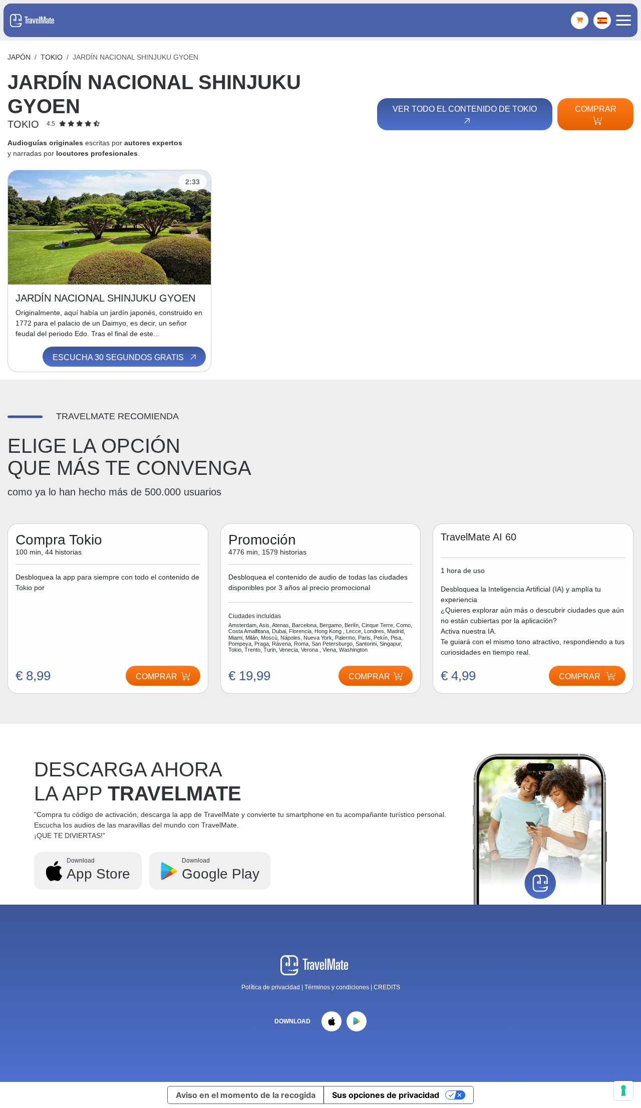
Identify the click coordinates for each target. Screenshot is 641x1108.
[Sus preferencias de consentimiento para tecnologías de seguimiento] (623, 1090)
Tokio (52, 57)
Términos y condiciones (337, 987)
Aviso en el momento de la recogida (245, 1095)
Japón (19, 57)
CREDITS (387, 987)
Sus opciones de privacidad (385, 1095)
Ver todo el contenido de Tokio (465, 109)
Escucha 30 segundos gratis (119, 357)
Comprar (595, 109)
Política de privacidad (270, 987)
